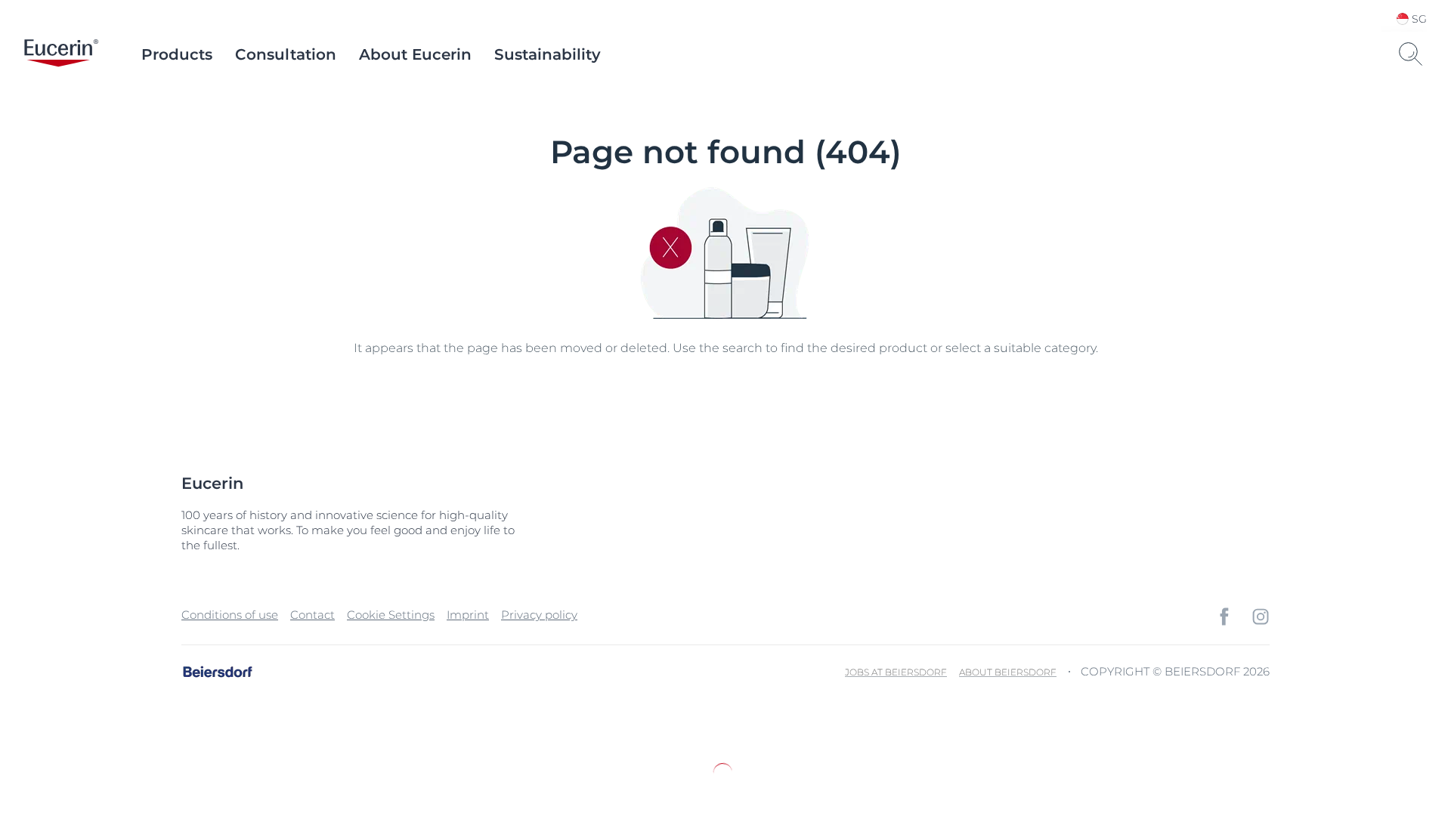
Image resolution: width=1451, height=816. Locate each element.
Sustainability (547, 54)
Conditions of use (229, 614)
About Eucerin (415, 54)
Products (176, 54)
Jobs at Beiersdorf (896, 672)
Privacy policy (539, 614)
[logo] (61, 54)
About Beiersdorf (1008, 672)
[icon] (1224, 616)
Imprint (468, 614)
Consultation (285, 54)
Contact (312, 614)
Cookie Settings (391, 614)
